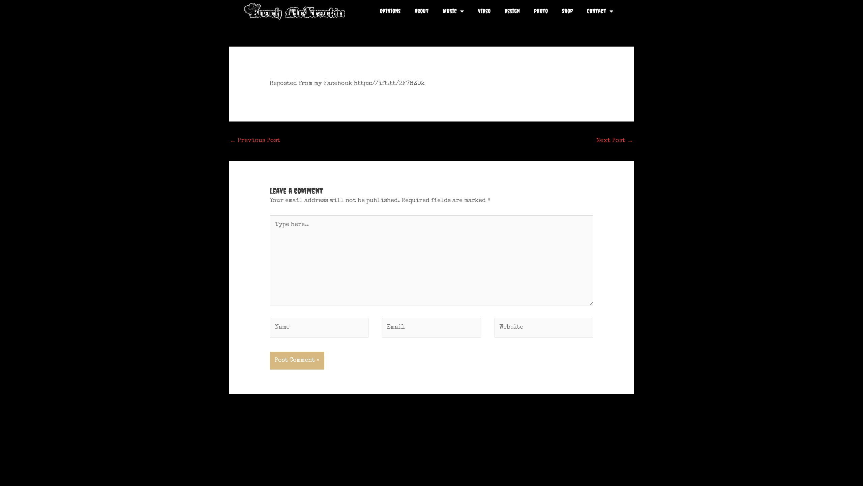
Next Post (614, 141)
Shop (567, 11)
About (421, 11)
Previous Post (255, 141)
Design (512, 11)
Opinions (390, 11)
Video (484, 11)
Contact (596, 11)
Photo (541, 11)
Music (450, 11)
